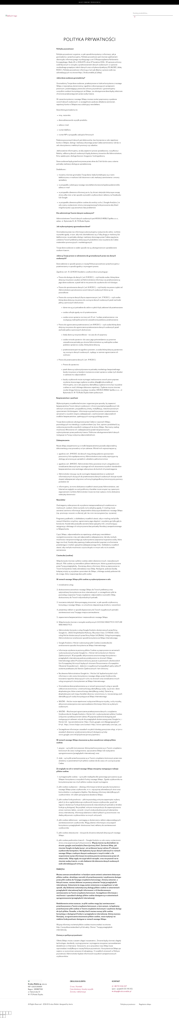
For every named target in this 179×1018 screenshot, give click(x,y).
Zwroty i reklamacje (78, 992)
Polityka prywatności (127, 1004)
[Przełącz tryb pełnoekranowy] (4, 1013)
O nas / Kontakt (76, 986)
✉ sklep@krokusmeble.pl (121, 991)
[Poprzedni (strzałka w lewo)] (1, 1016)
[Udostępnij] (7, 1013)
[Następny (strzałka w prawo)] (4, 1016)
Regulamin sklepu (145, 1004)
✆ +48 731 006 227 (119, 986)
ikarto (71, 1004)
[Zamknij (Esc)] (10, 1013)
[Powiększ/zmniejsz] (1, 1013)
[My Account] (133, 22)
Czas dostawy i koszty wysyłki (81, 989)
